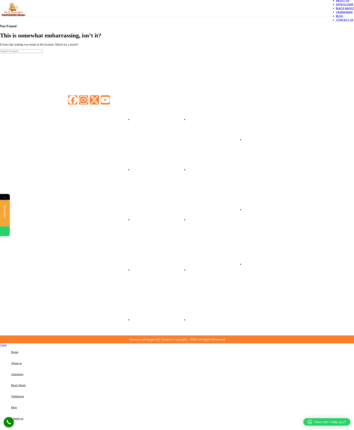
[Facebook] (72, 100)
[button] (326, 422)
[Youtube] (105, 100)
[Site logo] (13, 17)
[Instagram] (83, 100)
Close (3, 345)
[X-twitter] (94, 100)
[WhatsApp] (5, 231)
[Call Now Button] (9, 422)
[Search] (350, 51)
